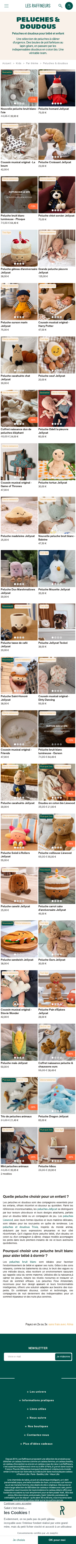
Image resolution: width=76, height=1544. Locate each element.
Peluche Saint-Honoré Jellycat (14, 698)
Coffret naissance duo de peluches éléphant (16, 431)
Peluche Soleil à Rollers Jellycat (15, 855)
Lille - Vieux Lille (51, 1474)
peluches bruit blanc (22, 1262)
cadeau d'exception (15, 1464)
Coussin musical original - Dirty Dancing (53, 698)
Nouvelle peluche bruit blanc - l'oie (19, 111)
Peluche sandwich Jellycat (17, 960)
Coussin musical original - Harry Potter (53, 324)
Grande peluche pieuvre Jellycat (53, 271)
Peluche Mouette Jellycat (54, 589)
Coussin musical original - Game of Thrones (16, 485)
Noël (62, 1493)
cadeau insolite (65, 1462)
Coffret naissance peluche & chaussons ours (55, 1065)
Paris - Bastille (37, 1474)
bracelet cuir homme (62, 1483)
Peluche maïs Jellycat (14, 1063)
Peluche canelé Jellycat (15, 906)
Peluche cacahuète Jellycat (17, 803)
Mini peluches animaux (15, 1166)
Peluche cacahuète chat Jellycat (15, 378)
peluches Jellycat (47, 1209)
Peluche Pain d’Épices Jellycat (51, 1012)
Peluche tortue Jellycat (52, 483)
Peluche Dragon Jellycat (53, 1116)
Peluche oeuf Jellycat (51, 376)
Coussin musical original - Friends (16, 752)
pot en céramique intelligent (46, 1480)
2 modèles (6, 1174)
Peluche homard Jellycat (53, 109)
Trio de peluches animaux (16, 1116)
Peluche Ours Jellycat (51, 960)
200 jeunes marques (29, 1469)
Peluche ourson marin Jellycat (14, 324)
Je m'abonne (63, 1357)
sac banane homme (20, 1485)
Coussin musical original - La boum (18, 164)
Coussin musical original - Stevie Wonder (16, 1012)
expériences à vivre (26, 1467)
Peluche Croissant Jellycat (54, 162)
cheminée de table (20, 1480)
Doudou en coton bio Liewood (56, 803)
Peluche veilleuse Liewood (55, 853)
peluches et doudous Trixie (20, 1227)
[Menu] (6, 6)
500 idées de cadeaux (37, 1488)
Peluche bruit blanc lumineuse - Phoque (13, 218)
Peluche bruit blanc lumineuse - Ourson (50, 752)
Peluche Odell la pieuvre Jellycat (53, 431)
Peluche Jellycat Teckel (53, 643)
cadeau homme (22, 1462)
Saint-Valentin (48, 1495)
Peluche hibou (47, 1166)
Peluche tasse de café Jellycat (14, 645)
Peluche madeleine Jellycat (18, 536)
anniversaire (35, 1495)
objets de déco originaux (45, 1485)
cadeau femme (48, 1462)
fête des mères (21, 1495)
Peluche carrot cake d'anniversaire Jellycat (52, 908)
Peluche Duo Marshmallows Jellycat (18, 591)
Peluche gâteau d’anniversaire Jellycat (19, 271)
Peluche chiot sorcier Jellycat (56, 216)
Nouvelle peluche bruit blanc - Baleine (56, 538)
